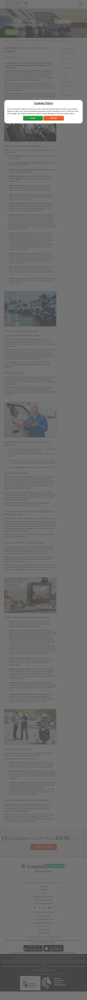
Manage (53, 118)
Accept (33, 118)
